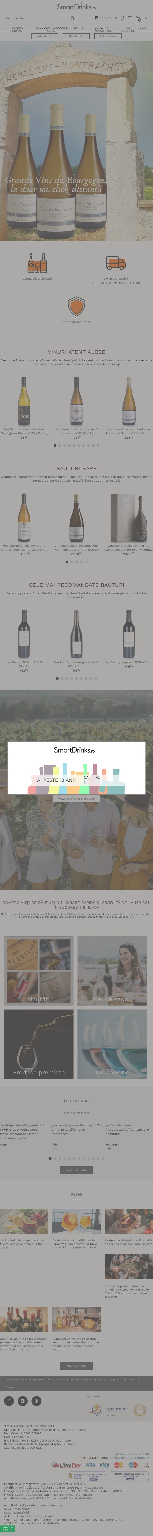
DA (86, 777)
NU (97, 777)
